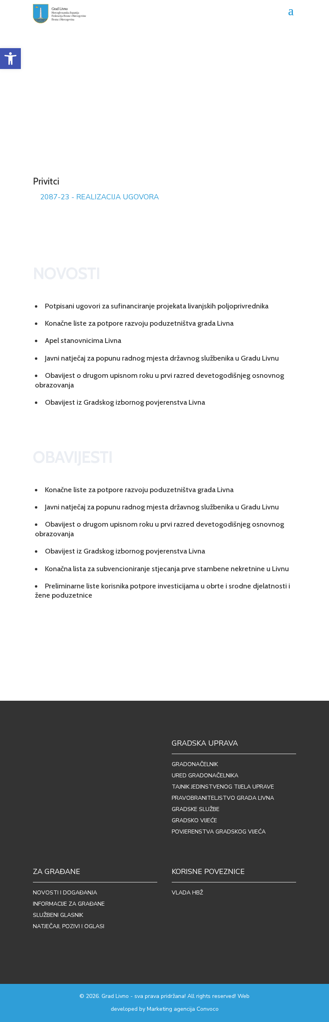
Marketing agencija (171, 1009)
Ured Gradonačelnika (205, 775)
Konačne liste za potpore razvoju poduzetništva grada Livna (139, 323)
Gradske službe (195, 809)
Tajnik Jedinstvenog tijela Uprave (223, 787)
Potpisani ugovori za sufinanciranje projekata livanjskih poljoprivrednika (156, 306)
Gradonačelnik (195, 764)
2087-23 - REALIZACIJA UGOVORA (99, 197)
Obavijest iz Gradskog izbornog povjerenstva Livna (125, 402)
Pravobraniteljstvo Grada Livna (223, 798)
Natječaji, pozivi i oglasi (68, 926)
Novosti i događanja (65, 892)
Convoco (208, 1009)
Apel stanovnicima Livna (83, 340)
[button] (10, 58)
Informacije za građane (69, 904)
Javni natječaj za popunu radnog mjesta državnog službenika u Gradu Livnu (162, 358)
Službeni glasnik (58, 915)
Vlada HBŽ (187, 892)
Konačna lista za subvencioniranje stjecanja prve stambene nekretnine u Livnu (167, 568)
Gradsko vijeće (194, 820)
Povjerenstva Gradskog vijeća (219, 831)
